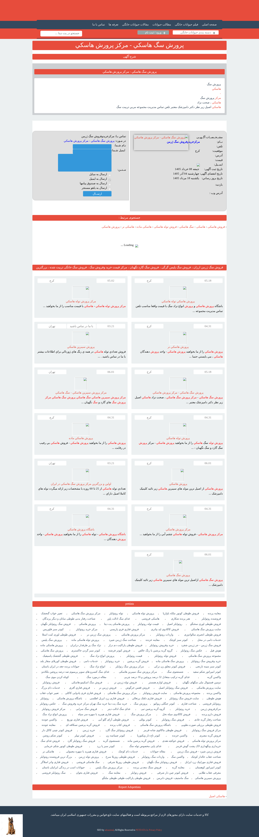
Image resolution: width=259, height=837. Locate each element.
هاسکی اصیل (217, 796)
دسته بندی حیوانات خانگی (195, 32)
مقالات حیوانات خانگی (135, 24)
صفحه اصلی (209, 24)
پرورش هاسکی (111, 226)
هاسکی (200, 226)
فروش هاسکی (216, 226)
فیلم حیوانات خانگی (186, 24)
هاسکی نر (128, 226)
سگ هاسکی (186, 226)
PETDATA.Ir (142, 830)
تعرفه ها (113, 24)
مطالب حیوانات (161, 24)
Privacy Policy (155, 830)
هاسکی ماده (144, 226)
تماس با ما (98, 24)
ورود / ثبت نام (153, 32)
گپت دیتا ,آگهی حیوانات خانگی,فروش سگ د (130, 10)
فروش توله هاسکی (165, 226)
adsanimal (109, 830)
